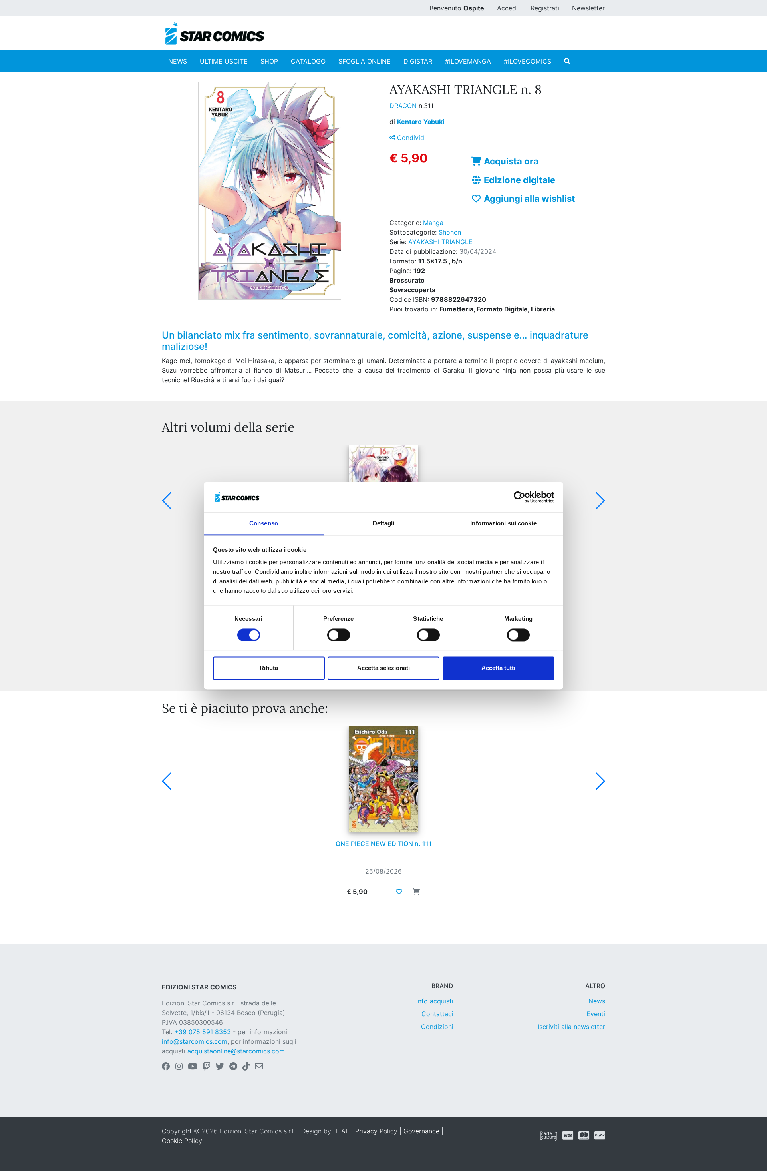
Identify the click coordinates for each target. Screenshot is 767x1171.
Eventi (595, 1014)
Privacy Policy (376, 1131)
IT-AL (341, 1131)
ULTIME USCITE (224, 61)
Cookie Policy (182, 1141)
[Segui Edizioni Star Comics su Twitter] (220, 1067)
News (596, 1001)
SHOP (269, 61)
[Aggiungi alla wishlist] (399, 891)
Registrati (545, 8)
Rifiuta (269, 668)
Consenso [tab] (263, 523)
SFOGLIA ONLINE (364, 61)
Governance (421, 1131)
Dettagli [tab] (384, 523)
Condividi (410, 138)
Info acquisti (434, 1001)
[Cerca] (567, 61)
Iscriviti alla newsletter (571, 1027)
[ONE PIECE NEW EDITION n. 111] (383, 779)
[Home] (215, 33)
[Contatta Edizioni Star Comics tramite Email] (259, 1067)
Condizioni (437, 1027)
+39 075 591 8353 (202, 1032)
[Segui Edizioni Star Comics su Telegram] (233, 1067)
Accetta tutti (498, 668)
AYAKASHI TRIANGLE (440, 242)
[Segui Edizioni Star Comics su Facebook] (166, 1067)
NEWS (177, 61)
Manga (433, 223)
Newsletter (588, 8)
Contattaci (437, 1014)
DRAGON (404, 106)
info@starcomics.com (194, 1041)
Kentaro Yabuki (420, 122)
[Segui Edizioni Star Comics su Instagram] (179, 1067)
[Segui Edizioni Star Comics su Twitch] (206, 1067)
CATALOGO (308, 61)
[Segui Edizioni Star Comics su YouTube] (192, 1067)
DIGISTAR (417, 61)
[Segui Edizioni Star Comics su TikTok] (246, 1067)
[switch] (338, 634)
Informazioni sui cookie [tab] (503, 523)
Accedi (507, 8)
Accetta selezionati (383, 668)
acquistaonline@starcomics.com (236, 1051)
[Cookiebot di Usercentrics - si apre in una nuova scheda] (519, 497)
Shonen (450, 232)
